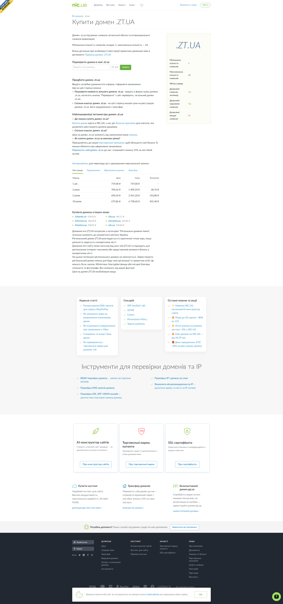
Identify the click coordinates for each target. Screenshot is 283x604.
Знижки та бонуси (197, 554)
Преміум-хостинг (139, 554)
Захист (122, 5)
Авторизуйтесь (80, 163)
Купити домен (80, 123)
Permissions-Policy (137, 319)
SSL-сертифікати (167, 553)
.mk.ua (111, 225)
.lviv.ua (111, 216)
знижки (133, 135)
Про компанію (196, 546)
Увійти (205, 5)
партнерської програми (111, 143)
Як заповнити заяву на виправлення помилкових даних (97, 317)
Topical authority (136, 324)
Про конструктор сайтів (96, 464)
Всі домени (77, 16)
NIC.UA (80, 5)
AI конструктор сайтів (141, 546)
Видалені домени (109, 558)
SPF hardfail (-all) (136, 306)
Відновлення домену (114, 170)
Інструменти (107, 569)
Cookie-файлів (152, 595)
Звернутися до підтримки (184, 527)
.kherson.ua (81, 221)
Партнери (193, 573)
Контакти (193, 577)
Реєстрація (78, 170)
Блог (74, 555)
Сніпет (131, 315)
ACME (130, 310)
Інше (131, 5)
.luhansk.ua (80, 216)
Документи (194, 550)
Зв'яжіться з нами (188, 5)
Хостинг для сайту (139, 550)
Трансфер (132, 170)
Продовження (93, 170)
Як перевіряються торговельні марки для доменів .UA (95, 346)
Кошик (141, 5)
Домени (98, 5)
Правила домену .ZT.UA (98, 55)
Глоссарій (193, 569)
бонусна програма (125, 123)
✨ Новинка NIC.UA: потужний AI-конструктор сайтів (186, 309)
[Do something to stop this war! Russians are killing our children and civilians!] (6, 6)
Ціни (103, 546)
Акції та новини (196, 565)
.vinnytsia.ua (114, 221)
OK (200, 594)
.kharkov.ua (81, 225)
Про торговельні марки (141, 464)
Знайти (125, 67)
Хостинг (110, 5)
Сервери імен (107, 550)
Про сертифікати (187, 464)
